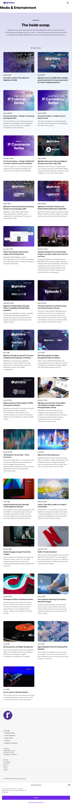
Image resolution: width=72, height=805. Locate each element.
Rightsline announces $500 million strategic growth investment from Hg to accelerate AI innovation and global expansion (53, 80)
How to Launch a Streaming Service (15, 692)
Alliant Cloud (9, 738)
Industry (28, 92)
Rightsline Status (10, 733)
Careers (7, 740)
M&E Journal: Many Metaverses (48, 455)
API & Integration (10, 735)
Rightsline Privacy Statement (36, 802)
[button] (69, 785)
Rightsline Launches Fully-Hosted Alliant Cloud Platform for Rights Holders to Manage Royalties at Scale (51, 405)
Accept (36, 798)
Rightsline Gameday (11, 743)
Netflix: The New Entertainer (47, 552)
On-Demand (28, 54)
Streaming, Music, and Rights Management (18, 647)
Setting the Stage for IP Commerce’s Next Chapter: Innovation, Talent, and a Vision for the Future (53, 254)
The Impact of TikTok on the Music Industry (18, 599)
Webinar (19, 54)
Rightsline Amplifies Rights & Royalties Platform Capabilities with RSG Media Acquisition (16, 308)
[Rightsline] (9, 3)
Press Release (62, 54)
